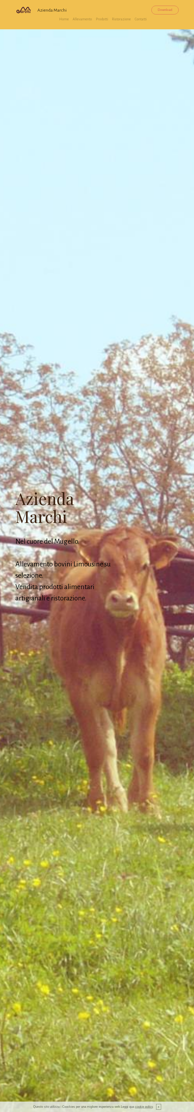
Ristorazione (121, 19)
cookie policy (144, 1106)
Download (165, 10)
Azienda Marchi (52, 10)
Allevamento (82, 19)
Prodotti (102, 19)
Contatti (141, 19)
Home (64, 19)
